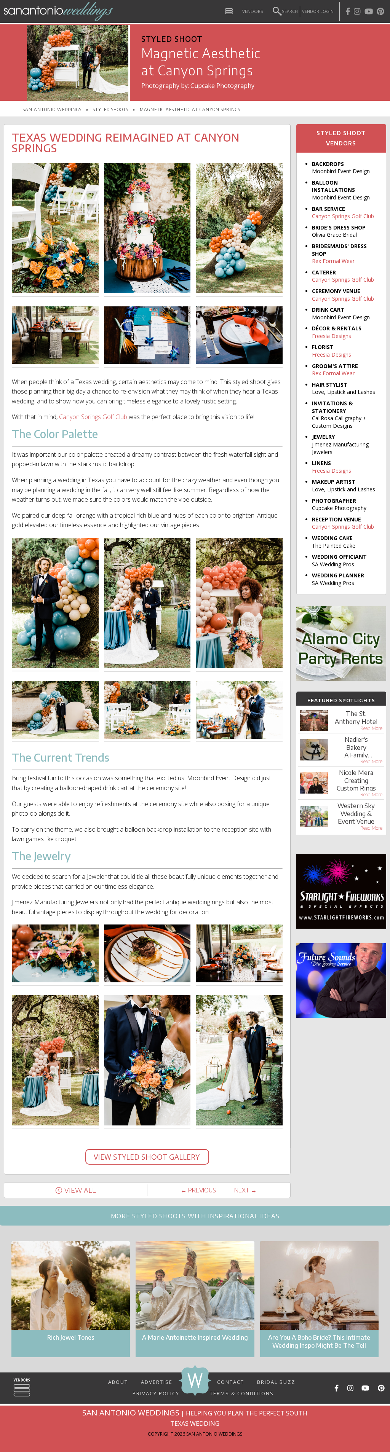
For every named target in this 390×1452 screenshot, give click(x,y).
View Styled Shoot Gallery (147, 1157)
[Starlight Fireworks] (341, 926)
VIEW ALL (80, 1190)
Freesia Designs (331, 335)
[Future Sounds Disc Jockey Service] (341, 1015)
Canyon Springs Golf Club (93, 417)
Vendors (252, 11)
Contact (230, 1382)
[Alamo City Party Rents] (341, 678)
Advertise (157, 1382)
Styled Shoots (110, 109)
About (118, 1382)
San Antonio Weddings (52, 109)
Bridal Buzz (276, 1382)
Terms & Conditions (242, 1393)
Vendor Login (318, 11)
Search (290, 11)
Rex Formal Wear (333, 261)
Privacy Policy (156, 1390)
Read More (371, 728)
